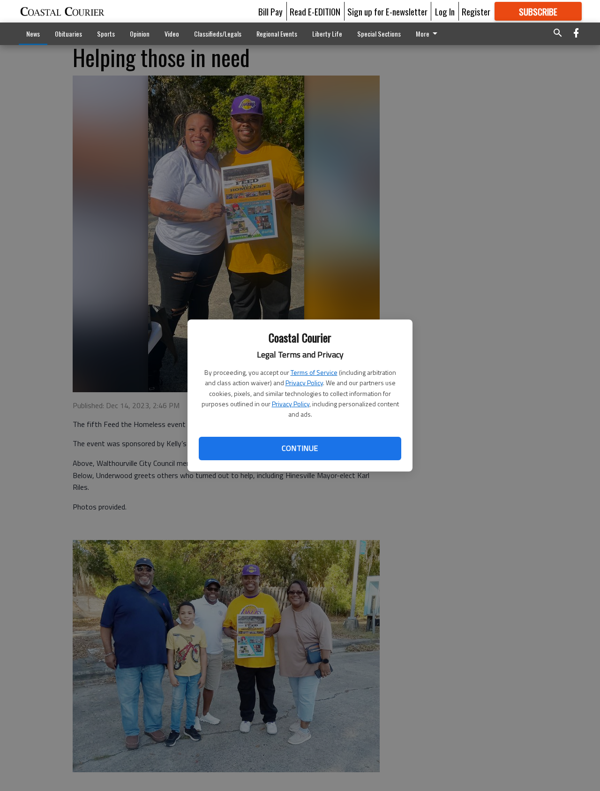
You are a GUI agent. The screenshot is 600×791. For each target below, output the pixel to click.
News (33, 33)
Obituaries (68, 33)
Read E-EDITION (315, 11)
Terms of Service (314, 372)
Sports (106, 33)
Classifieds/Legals (217, 33)
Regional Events (276, 33)
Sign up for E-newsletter (387, 11)
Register (476, 11)
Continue (300, 448)
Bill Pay (270, 11)
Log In (445, 11)
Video (172, 33)
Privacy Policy (304, 383)
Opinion (140, 33)
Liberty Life (327, 33)
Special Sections (379, 33)
